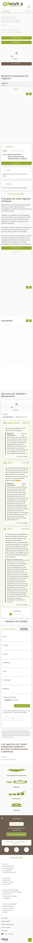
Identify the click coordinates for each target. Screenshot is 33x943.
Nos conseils (6, 884)
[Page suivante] (26, 614)
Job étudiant (6, 880)
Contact (5, 912)
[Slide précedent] (27, 94)
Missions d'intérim (8, 882)
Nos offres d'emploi (8, 906)
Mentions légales (5, 921)
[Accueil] (13, 4)
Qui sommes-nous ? (9, 866)
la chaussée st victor (8, 759)
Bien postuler (7, 894)
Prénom (6, 645)
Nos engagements (8, 868)
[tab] (9, 629)
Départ (5, 151)
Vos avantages (7, 870)
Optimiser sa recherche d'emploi (12, 892)
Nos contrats (6, 878)
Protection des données (7, 924)
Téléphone (7, 663)
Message (6, 689)
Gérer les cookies (5, 927)
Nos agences (6, 898)
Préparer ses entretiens (10, 896)
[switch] (7, 934)
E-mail (5, 654)
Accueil (5, 864)
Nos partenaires (7, 910)
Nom (5, 636)
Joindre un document (10, 697)
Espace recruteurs (8, 908)
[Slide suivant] (30, 94)
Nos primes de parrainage (11, 890)
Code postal (7, 680)
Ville (5, 671)
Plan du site (4, 930)
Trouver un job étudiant (10, 904)
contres (3, 757)
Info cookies (4, 918)
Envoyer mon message (22, 706)
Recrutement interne (9, 872)
